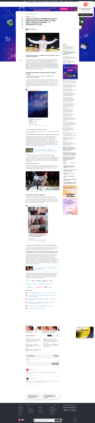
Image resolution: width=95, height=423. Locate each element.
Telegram (34, 280)
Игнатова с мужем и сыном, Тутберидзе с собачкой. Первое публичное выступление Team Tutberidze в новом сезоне (68, 100)
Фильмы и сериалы (54, 0)
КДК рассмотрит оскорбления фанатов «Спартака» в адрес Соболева (33, 350)
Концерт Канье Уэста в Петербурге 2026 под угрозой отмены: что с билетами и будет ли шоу (51, 345)
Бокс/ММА (34, 0)
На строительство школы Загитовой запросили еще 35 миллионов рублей (70, 82)
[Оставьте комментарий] (44, 359)
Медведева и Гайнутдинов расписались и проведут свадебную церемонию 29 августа (69, 143)
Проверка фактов (20, 410)
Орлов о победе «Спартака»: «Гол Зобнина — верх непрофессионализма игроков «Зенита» (33, 345)
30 (26, 348)
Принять (57, 420)
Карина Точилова (31, 28)
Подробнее (47, 420)
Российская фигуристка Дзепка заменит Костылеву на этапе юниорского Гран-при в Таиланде (69, 48)
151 (26, 338)
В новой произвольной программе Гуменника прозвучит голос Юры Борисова (69, 119)
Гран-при (60, 2)
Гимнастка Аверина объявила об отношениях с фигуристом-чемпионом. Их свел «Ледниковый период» (45, 150)
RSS (65, 162)
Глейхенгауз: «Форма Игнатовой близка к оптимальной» (69, 115)
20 (44, 343)
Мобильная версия (52, 413)
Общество (46, 343)
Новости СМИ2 (65, 164)
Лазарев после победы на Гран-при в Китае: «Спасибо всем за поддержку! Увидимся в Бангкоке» (69, 134)
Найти (55, 405)
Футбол (25, 0)
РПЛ (28, 338)
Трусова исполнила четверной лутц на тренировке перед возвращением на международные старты (69, 123)
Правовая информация (53, 410)
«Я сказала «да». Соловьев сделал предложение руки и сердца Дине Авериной (45, 268)
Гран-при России (43, 2)
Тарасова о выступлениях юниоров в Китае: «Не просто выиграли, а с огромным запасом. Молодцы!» (69, 153)
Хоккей (29, 0)
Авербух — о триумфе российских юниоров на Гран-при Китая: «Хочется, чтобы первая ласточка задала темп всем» (69, 149)
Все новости (72, 162)
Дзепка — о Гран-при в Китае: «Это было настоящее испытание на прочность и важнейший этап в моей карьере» (69, 129)
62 (26, 343)
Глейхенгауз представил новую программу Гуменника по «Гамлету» (69, 58)
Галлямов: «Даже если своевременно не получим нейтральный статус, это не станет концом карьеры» (69, 86)
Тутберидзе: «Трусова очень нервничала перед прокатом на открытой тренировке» (68, 110)
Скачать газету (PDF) (31, 410)
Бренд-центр (20, 413)
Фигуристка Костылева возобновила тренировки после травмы (69, 90)
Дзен (40, 280)
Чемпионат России (50, 2)
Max (51, 280)
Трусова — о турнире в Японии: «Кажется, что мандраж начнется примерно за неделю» (69, 62)
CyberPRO (61, 0)
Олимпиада (37, 2)
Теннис (39, 0)
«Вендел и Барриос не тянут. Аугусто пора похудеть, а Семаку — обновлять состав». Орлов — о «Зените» (33, 340)
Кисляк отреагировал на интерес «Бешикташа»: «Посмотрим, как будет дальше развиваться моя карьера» (50, 340)
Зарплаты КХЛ (40, 410)
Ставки (66, 0)
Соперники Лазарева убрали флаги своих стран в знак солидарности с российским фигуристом (69, 94)
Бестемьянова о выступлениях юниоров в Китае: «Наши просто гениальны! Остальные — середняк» (69, 159)
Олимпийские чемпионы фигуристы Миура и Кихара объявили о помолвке (69, 139)
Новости (56, 2)
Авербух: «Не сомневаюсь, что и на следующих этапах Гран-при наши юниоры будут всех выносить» (69, 53)
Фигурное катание (46, 0)
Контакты (19, 415)
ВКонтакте (46, 280)
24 (44, 338)
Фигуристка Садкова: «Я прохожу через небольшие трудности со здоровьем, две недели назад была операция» (69, 105)
